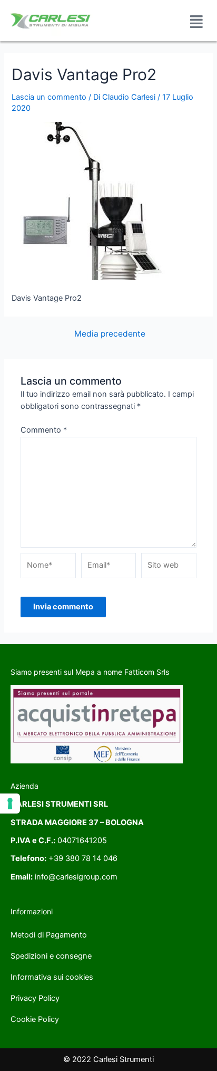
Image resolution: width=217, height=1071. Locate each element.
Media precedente (109, 334)
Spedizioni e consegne (51, 956)
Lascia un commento (49, 97)
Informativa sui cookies (52, 977)
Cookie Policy (35, 1019)
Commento (44, 430)
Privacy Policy (35, 998)
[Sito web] (168, 567)
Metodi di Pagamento (49, 935)
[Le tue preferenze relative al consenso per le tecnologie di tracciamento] (10, 803)
